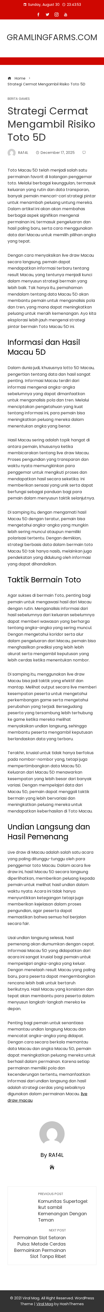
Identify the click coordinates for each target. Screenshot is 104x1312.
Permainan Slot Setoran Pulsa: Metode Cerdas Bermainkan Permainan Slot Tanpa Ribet (40, 1243)
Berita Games (19, 99)
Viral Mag (44, 1303)
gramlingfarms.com (52, 37)
